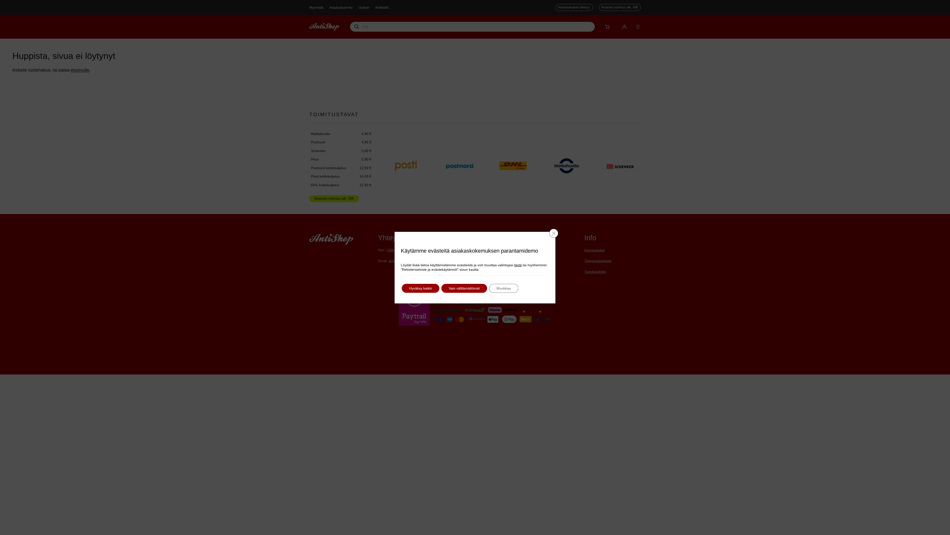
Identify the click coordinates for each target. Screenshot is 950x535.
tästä (518, 265)
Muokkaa (504, 288)
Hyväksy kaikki (420, 288)
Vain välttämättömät (464, 288)
